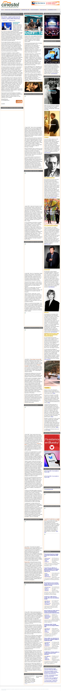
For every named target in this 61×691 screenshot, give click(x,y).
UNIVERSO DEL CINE (25, 9)
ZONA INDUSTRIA (43, 9)
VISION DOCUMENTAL (34, 9)
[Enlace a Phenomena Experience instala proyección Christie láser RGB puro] (47, 560)
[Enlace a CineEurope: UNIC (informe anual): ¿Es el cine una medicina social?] (47, 602)
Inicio (2, 9)
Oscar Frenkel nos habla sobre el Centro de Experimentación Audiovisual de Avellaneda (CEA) (51, 611)
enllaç (54, 393)
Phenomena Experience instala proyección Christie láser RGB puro (51, 555)
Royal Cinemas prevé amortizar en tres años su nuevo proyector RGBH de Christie (51, 584)
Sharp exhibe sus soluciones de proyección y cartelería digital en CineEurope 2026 (51, 639)
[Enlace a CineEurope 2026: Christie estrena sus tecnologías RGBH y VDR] (47, 630)
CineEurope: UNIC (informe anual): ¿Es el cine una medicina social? (51, 597)
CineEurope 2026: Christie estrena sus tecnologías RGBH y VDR (51, 625)
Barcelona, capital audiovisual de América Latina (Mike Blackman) (10, 17)
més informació (54, 73)
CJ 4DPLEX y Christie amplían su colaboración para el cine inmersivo (51, 653)
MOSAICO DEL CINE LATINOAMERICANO (12, 9)
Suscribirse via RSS (52, 9)
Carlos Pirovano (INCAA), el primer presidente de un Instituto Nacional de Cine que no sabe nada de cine (51, 570)
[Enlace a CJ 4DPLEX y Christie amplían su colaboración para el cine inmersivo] (47, 658)
